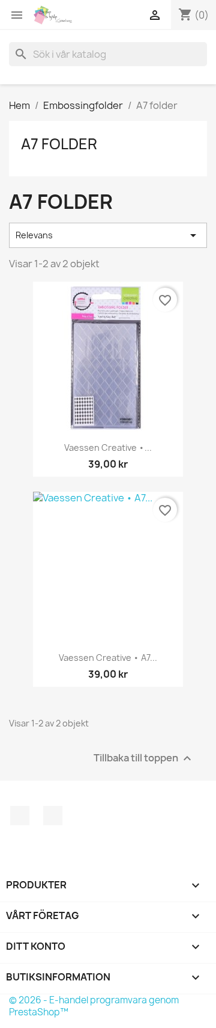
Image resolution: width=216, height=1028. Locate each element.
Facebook (19, 815)
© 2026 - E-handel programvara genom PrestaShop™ (94, 1006)
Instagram (52, 815)
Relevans (108, 235)
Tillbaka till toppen (144, 758)
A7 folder (59, 144)
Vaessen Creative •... (108, 447)
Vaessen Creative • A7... (108, 657)
